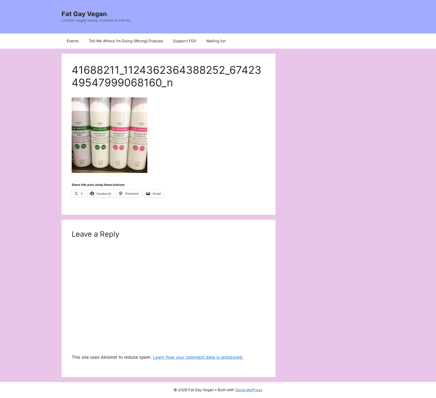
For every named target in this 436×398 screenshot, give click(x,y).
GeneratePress (248, 389)
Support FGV (184, 41)
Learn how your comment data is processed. (198, 357)
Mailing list (216, 41)
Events (73, 41)
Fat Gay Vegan (84, 14)
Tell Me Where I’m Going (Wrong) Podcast (126, 41)
